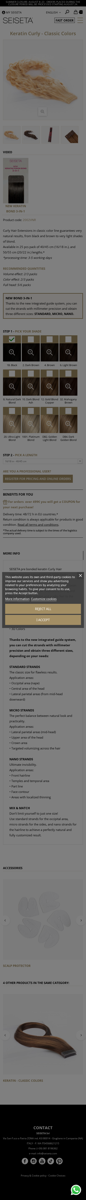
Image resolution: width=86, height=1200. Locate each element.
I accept (43, 620)
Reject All (43, 609)
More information (17, 599)
